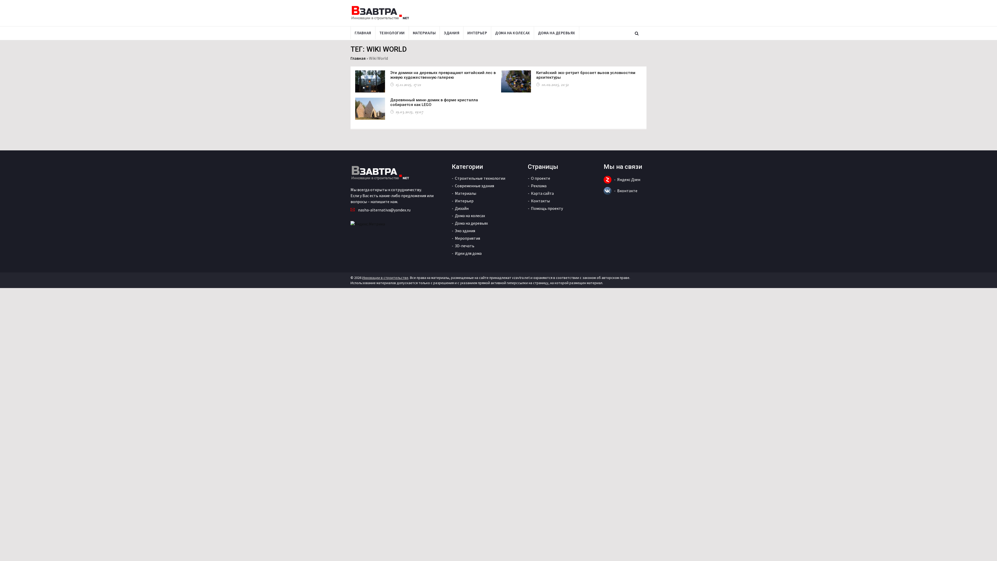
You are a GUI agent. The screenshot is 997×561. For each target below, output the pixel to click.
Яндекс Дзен (628, 179)
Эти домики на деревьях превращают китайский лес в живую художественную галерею (443, 75)
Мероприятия (467, 238)
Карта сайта (542, 193)
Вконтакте (627, 190)
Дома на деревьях (556, 32)
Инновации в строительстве (385, 277)
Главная (363, 32)
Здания (451, 32)
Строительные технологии (480, 178)
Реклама (539, 185)
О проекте (540, 178)
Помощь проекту (547, 208)
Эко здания (465, 230)
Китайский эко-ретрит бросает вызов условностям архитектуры (585, 75)
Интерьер (477, 32)
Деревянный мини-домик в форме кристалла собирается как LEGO (434, 102)
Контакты (540, 200)
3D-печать (464, 245)
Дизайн (462, 208)
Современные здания (474, 185)
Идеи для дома (468, 253)
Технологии (392, 32)
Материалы (424, 32)
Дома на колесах (512, 32)
